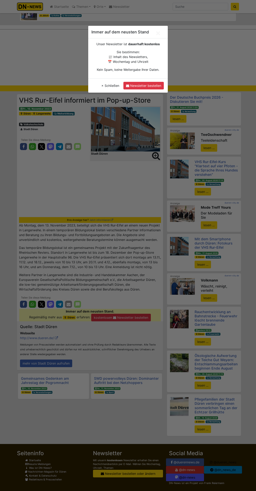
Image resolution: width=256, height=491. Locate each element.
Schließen (110, 86)
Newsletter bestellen (145, 86)
